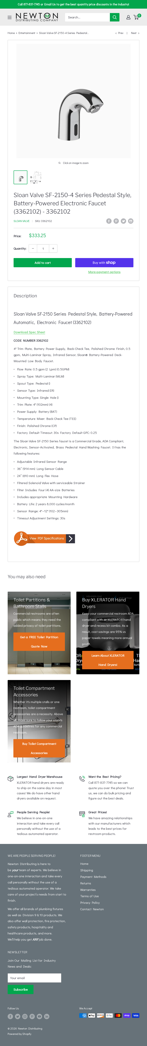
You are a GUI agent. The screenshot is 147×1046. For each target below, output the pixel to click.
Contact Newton (92, 909)
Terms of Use (89, 896)
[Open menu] (9, 17)
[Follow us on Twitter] (17, 1016)
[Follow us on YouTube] (39, 1016)
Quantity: (20, 248)
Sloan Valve (21, 221)
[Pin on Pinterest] (116, 221)
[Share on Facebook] (109, 221)
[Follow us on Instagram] (25, 1016)
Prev (120, 33)
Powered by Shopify (19, 1034)
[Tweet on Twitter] (123, 221)
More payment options (104, 272)
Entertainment (27, 33)
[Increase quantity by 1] (53, 248)
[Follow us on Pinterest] (32, 1016)
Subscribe (20, 989)
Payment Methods (93, 876)
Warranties (88, 889)
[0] (136, 17)
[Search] (114, 17)
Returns (85, 883)
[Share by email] (130, 221)
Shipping (86, 870)
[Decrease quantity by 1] (33, 248)
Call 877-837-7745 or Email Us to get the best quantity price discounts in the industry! (73, 4)
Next (133, 33)
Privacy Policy (90, 902)
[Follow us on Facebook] (10, 1016)
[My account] (128, 17)
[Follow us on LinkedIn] (46, 1016)
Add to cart (43, 262)
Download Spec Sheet (29, 332)
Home (11, 33)
